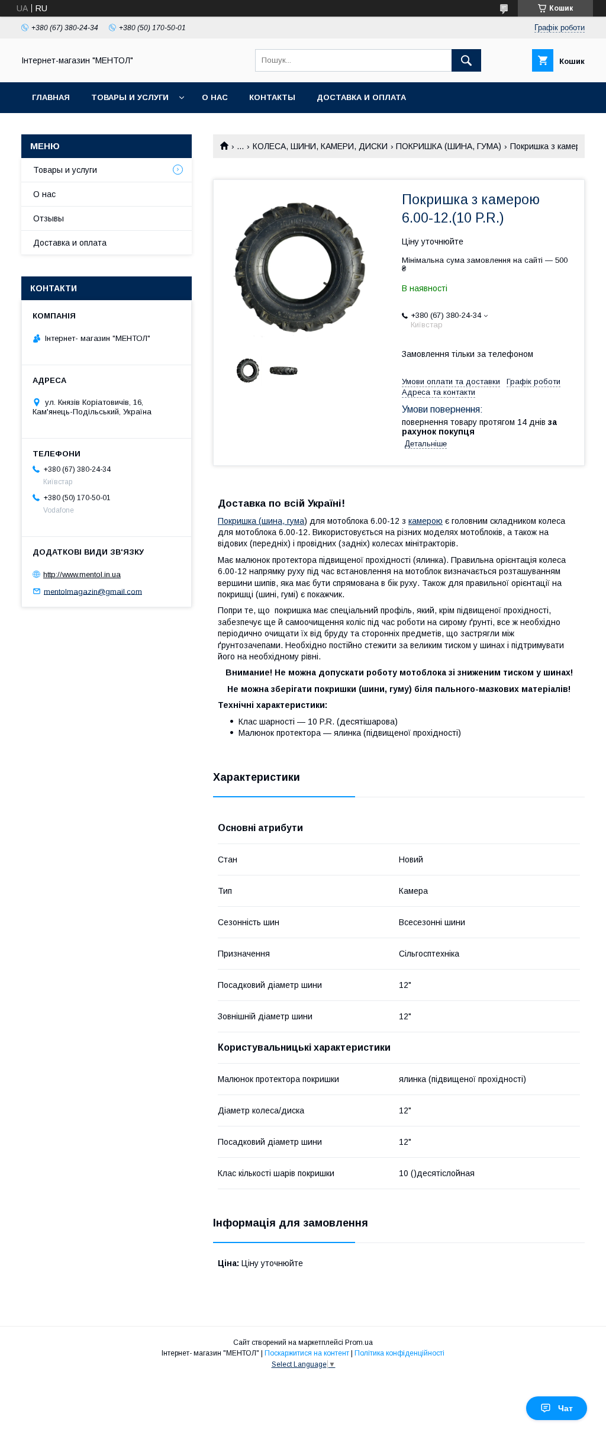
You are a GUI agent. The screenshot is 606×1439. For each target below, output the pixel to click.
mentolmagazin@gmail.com (93, 591)
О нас (215, 97)
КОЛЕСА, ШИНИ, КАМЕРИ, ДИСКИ (320, 146)
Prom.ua (359, 1342)
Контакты (272, 97)
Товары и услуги (130, 97)
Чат (565, 1408)
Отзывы (48, 218)
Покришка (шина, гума (261, 521)
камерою (425, 521)
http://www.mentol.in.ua (82, 574)
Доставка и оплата (361, 97)
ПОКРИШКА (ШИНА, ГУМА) (448, 146)
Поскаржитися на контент (307, 1353)
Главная (51, 97)
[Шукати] (466, 60)
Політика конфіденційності (399, 1353)
